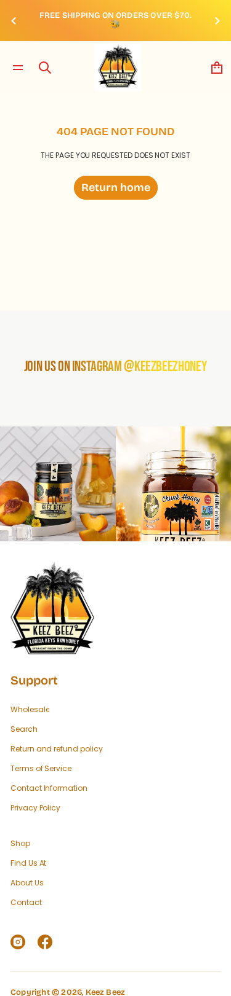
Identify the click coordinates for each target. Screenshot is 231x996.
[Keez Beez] (117, 67)
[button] (45, 67)
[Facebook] (45, 941)
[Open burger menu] (17, 67)
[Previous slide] (13, 20)
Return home (115, 187)
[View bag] (216, 67)
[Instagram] (17, 941)
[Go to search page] (45, 67)
